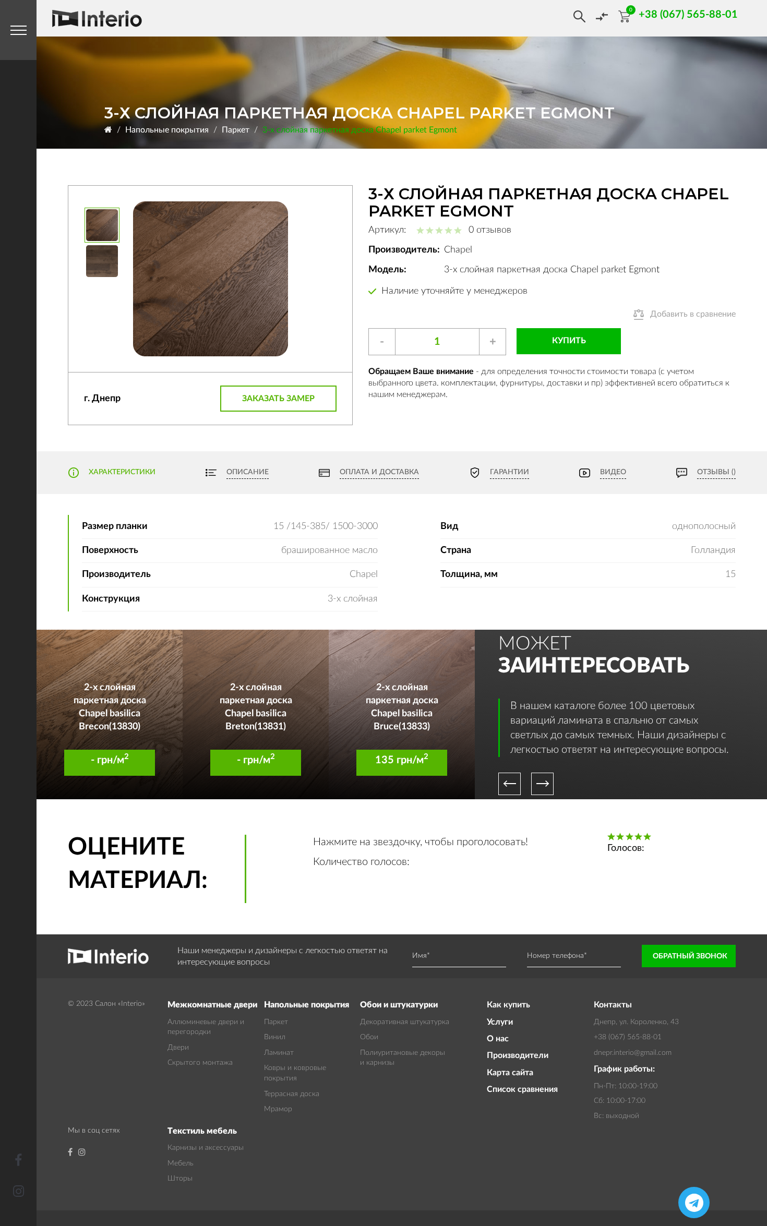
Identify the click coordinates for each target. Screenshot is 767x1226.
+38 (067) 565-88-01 (628, 1037)
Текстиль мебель (202, 1131)
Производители (517, 1055)
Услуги (500, 1022)
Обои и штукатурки (399, 1005)
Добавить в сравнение (693, 314)
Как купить (508, 1005)
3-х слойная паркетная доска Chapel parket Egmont (359, 130)
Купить (569, 340)
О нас (498, 1039)
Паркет (235, 130)
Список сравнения (522, 1089)
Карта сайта (510, 1072)
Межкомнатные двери (212, 1005)
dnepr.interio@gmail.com (633, 1052)
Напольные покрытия (167, 130)
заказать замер (278, 398)
